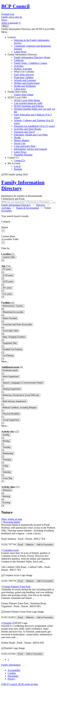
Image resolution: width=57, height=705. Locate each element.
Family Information (11, 664)
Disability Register (23, 154)
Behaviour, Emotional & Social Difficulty (21, 395)
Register (18, 169)
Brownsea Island (11, 522)
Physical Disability (11, 414)
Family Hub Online (20, 93)
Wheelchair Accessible (13, 312)
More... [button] (5, 361)
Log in (17, 166)
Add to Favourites (45, 544)
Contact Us (16, 159)
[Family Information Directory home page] (19, 684)
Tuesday (6, 447)
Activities (18, 66)
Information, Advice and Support (30, 149)
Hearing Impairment (11, 389)
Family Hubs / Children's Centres (30, 63)
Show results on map (11, 519)
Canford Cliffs (9, 257)
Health (17, 137)
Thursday (7, 459)
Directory (40, 205)
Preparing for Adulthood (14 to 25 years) (34, 126)
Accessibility (14, 670)
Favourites (6, 210)
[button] (28, 216)
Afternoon (7, 490)
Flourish (7, 623)
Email (20, 544)
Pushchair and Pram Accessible (17, 324)
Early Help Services (24, 74)
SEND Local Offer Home (27, 100)
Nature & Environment (27, 208)
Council (15, 6)
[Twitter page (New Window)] (22, 664)
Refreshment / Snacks (13, 306)
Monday (6, 441)
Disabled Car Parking (12, 349)
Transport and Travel (24, 131)
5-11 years (7, 294)
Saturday (7, 472)
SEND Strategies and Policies (29, 106)
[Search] (54, 202)
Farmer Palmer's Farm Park (16, 586)
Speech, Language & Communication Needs (23, 383)
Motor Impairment (11, 376)
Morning (6, 496)
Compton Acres (11, 550)
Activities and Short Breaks (27, 129)
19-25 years (8, 281)
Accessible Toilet (10, 331)
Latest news (20, 89)
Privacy (11, 678)
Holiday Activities (23, 68)
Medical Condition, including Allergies (20, 407)
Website (30, 544)
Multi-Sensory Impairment (14, 401)
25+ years (7, 288)
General (29, 44)
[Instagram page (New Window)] (25, 664)
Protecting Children (23, 77)
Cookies (12, 673)
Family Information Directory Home (32, 57)
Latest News (20, 51)
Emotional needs (10, 370)
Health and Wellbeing (25, 86)
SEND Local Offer (31, 126)
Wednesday (8, 453)
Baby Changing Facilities (14, 337)
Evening (6, 502)
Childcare (19, 60)
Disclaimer (13, 676)
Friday (5, 466)
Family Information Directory (29, 71)
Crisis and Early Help (24, 146)
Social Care (19, 143)
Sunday (6, 435)
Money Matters (21, 140)
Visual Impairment (11, 420)
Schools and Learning (25, 80)
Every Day (7, 478)
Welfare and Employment (26, 83)
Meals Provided (10, 318)
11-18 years (8, 275)
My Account (15, 166)
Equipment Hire (10, 343)
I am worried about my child (28, 103)
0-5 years (7, 269)
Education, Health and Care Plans (31, 134)
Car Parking (8, 355)
